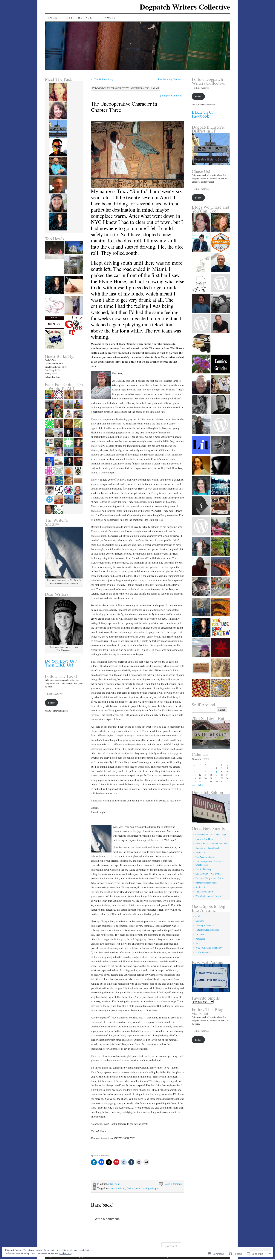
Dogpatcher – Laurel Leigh (207, 847)
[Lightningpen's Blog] (201, 384)
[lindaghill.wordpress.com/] (201, 567)
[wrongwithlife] (220, 546)
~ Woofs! (109, 17)
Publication (200, 938)
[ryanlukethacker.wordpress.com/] (220, 506)
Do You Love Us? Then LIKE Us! (61, 663)
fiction (130, 1188)
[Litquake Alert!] (54, 340)
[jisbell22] (201, 546)
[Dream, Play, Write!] (220, 324)
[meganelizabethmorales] (220, 526)
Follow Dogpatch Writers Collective (208, 81)
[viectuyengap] (201, 243)
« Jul (194, 784)
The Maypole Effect (204, 891)
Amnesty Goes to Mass (206, 882)
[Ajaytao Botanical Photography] (201, 283)
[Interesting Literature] (201, 445)
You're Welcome (202, 952)
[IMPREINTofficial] (201, 668)
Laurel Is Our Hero (204, 838)
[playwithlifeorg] (220, 465)
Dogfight (115, 1184)
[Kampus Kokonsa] (220, 344)
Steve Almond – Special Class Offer (211, 843)
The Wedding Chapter (171, 79)
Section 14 (200, 852)
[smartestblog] (220, 283)
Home (52, 17)
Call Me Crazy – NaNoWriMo (209, 873)
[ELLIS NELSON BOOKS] (201, 222)
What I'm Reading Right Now (208, 947)
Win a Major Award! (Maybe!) (209, 896)
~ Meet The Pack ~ (79, 17)
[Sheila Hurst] (201, 648)
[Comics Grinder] (220, 364)
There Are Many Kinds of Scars (209, 878)
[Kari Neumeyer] (201, 364)
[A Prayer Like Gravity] (220, 445)
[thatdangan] (201, 526)
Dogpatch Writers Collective (185, 6)
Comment (171, 1246)
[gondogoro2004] (220, 243)
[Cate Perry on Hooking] (74, 285)
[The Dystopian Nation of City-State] (220, 648)
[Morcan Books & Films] (201, 344)
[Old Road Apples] (201, 688)
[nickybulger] (201, 465)
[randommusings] (220, 567)
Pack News (200, 934)
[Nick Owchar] (220, 668)
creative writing (117, 1188)
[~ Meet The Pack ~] (73, 265)
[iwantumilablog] (201, 324)
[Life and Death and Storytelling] (54, 323)
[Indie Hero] (220, 405)
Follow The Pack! (61, 676)
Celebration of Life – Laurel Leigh (210, 834)
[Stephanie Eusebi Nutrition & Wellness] (201, 425)
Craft (197, 916)
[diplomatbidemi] (201, 506)
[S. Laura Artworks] (220, 384)
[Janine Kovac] (201, 485)
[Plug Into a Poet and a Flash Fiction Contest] (74, 326)
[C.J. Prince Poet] (201, 587)
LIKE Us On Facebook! (203, 114)
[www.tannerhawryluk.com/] (220, 425)
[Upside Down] (74, 305)
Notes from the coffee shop (207, 929)
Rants (198, 943)
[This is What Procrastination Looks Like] (54, 285)
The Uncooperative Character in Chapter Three (124, 106)
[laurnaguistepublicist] (201, 405)
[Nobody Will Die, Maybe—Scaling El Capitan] (74, 248)
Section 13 (200, 887)
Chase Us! (201, 171)
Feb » (200, 784)
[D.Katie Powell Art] (220, 607)
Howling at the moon (204, 925)
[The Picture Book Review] (220, 627)
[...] (220, 222)
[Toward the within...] (220, 485)
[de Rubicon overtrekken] (201, 607)
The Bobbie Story (102, 79)
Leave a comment (173, 1184)
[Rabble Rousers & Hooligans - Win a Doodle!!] (54, 305)
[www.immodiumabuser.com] (201, 263)
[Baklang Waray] (201, 303)
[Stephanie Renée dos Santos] (220, 688)
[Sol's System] (201, 627)
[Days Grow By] (220, 263)
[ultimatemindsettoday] (220, 303)
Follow (51, 702)
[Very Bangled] (220, 587)
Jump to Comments (171, 95)
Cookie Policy (65, 1253)
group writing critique (146, 1188)
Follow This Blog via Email (207, 1011)
